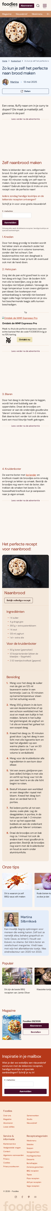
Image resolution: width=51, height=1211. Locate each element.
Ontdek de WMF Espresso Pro (19, 323)
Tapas (29, 1174)
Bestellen (36, 1032)
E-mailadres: (7, 211)
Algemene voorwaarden (13, 1155)
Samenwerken (33, 1115)
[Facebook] (22, 1197)
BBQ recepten (33, 1171)
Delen (27, 91)
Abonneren (27, 5)
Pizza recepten (33, 1178)
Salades (30, 1144)
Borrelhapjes (32, 1163)
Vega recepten (33, 1186)
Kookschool (16, 61)
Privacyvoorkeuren (11, 1166)
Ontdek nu (24, 339)
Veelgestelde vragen (12, 1147)
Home (4, 61)
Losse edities (8, 1127)
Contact (6, 1151)
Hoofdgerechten (34, 1156)
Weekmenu (37, 14)
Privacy (6, 1159)
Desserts (30, 1159)
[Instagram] (16, 1197)
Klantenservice (9, 1144)
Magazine (6, 14)
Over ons (7, 1115)
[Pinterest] (29, 1197)
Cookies (6, 1162)
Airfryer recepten (34, 1182)
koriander (31, 475)
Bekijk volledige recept (18, 600)
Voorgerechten (33, 1152)
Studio (29, 1119)
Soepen (30, 1148)
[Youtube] (35, 1197)
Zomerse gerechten (35, 1167)
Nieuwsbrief (21, 14)
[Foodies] (9, 5)
